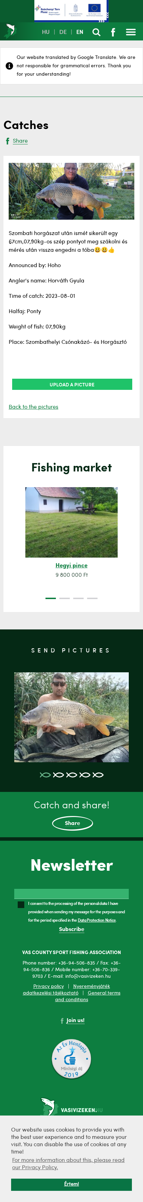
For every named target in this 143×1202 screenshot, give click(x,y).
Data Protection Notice (97, 920)
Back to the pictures (33, 407)
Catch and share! (71, 813)
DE (63, 32)
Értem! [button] (71, 1184)
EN (79, 32)
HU (46, 32)
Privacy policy (48, 986)
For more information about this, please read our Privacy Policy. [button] (68, 1164)
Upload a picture (72, 384)
